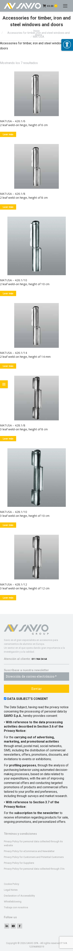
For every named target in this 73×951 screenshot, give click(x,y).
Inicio (36, 30)
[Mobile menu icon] (65, 6)
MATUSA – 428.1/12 (13, 584)
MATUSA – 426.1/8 (12, 194)
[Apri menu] (67, 45)
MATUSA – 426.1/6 (12, 121)
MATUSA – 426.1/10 (13, 280)
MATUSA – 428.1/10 (13, 512)
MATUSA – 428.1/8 (12, 425)
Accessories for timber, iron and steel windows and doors (38, 33)
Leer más (8, 134)
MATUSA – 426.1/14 (13, 353)
